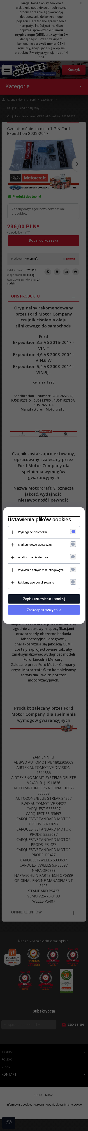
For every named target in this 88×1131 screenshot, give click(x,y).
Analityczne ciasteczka (33, 557)
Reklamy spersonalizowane (36, 582)
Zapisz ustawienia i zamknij (44, 599)
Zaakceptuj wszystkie (44, 610)
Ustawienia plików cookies (39, 519)
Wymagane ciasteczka (33, 532)
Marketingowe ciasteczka (35, 544)
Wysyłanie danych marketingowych (41, 570)
